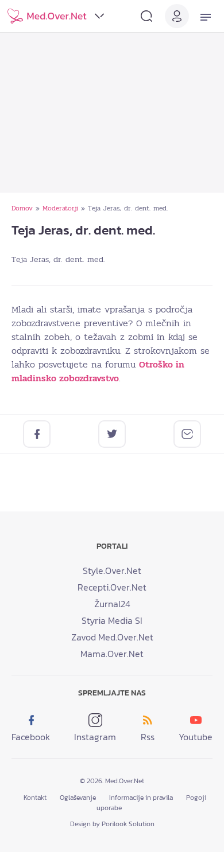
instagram (95, 737)
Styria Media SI (112, 620)
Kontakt (35, 797)
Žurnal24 (112, 604)
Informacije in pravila (141, 797)
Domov (22, 208)
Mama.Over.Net (112, 654)
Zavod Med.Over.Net (112, 637)
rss (148, 737)
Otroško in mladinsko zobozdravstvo (97, 371)
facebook (30, 737)
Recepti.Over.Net (112, 587)
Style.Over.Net (112, 570)
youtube (196, 737)
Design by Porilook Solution (112, 824)
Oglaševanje (78, 797)
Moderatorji (60, 208)
